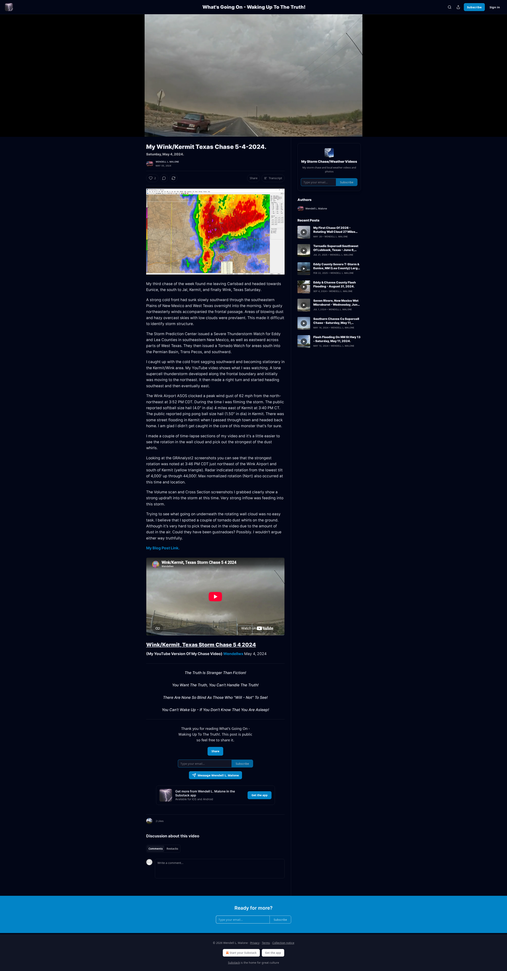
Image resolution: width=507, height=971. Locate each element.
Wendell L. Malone (167, 161)
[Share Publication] (458, 7)
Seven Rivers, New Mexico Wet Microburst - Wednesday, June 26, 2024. (336, 303)
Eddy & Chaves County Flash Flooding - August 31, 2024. (334, 284)
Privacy (254, 943)
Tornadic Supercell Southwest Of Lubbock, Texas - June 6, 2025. (335, 248)
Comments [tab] (156, 848)
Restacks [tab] (172, 848)
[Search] (450, 7)
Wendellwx (233, 653)
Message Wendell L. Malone (218, 775)
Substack (234, 962)
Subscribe (474, 7)
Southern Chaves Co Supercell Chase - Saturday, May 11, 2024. (336, 321)
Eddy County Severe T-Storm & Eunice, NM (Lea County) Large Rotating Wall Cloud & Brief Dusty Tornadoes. (336, 266)
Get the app (260, 795)
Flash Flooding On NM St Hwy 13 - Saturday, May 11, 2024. (336, 339)
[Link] (140, 645)
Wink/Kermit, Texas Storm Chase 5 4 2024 (201, 645)
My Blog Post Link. (163, 548)
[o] (304, 232)
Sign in (495, 7)
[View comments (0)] (370, 78)
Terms (266, 943)
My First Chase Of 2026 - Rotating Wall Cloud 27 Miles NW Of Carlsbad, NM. (334, 230)
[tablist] (163, 849)
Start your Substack (243, 953)
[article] (329, 232)
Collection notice (283, 943)
